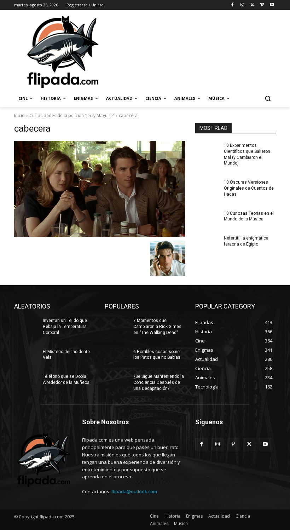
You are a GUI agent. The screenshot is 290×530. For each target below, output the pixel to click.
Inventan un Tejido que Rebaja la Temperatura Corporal (65, 326)
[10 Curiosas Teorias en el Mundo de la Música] (207, 219)
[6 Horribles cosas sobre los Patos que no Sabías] (117, 357)
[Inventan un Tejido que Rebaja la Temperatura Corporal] (26, 326)
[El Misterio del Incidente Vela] (26, 357)
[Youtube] (272, 5)
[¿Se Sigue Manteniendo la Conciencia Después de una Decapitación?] (117, 382)
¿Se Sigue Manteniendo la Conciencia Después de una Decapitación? (158, 382)
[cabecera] (99, 189)
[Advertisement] (193, 51)
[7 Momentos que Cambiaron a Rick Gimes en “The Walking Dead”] (117, 326)
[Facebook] (232, 5)
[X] (252, 5)
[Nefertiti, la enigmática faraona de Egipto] (207, 243)
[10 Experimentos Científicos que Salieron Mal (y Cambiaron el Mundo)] (207, 151)
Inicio (19, 116)
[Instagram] (242, 5)
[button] (267, 98)
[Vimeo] (262, 5)
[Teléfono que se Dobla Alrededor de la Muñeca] (26, 382)
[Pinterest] (233, 444)
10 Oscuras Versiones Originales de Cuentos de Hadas (249, 188)
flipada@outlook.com (134, 491)
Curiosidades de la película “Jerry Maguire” (71, 116)
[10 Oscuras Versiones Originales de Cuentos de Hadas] (207, 187)
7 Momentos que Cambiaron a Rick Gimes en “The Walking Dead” (157, 326)
